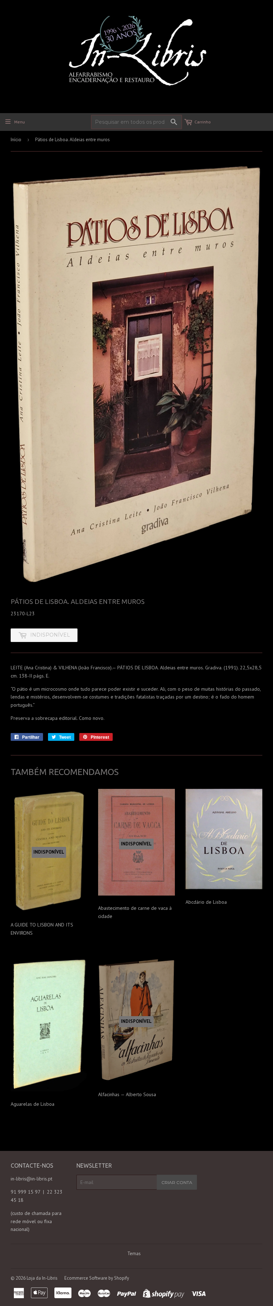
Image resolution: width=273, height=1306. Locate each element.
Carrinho (202, 121)
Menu (19, 121)
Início (16, 140)
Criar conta (176, 1182)
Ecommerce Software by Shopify (96, 1278)
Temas (134, 1254)
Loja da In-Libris (42, 1278)
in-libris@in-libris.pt (31, 1178)
